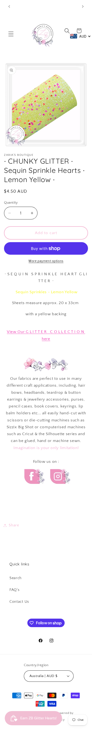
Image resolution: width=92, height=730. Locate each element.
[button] (11, 34)
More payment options (46, 261)
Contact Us (19, 601)
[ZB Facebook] (34, 488)
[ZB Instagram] (59, 488)
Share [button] (14, 525)
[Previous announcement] (9, 6)
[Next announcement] (83, 6)
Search (15, 578)
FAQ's (14, 590)
